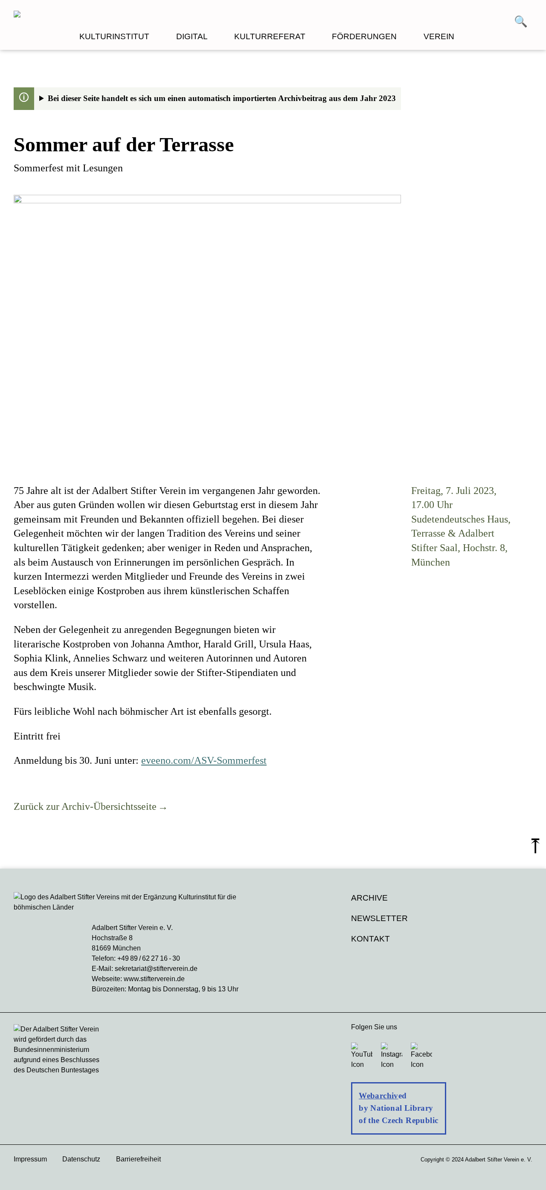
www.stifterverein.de (154, 978)
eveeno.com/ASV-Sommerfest (204, 760)
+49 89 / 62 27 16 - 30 (148, 958)
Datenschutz (81, 1159)
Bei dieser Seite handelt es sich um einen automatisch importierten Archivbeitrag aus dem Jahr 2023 (222, 98)
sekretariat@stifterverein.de (156, 968)
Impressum (30, 1159)
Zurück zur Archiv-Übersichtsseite (85, 806)
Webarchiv (378, 1095)
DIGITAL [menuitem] (192, 36)
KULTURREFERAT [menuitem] (269, 36)
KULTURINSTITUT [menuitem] (114, 36)
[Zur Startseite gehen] (143, 15)
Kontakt (370, 938)
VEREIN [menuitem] (439, 36)
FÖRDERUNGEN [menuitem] (364, 36)
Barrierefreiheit (138, 1159)
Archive (369, 897)
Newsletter (379, 918)
